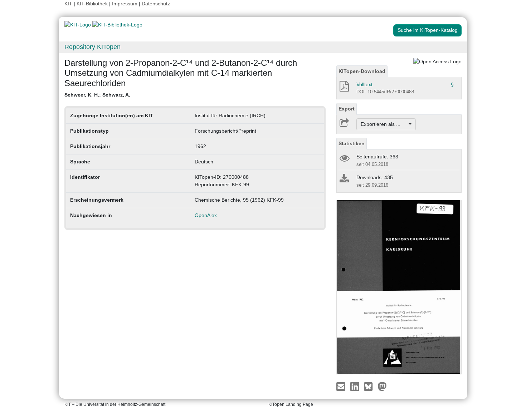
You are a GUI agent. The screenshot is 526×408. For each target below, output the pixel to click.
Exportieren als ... (384, 124)
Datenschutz (156, 3)
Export (347, 109)
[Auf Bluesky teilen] (370, 386)
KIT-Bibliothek (93, 3)
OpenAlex (206, 215)
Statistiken (352, 143)
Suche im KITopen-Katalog (428, 30)
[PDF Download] (344, 88)
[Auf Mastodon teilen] (382, 386)
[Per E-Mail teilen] (341, 386)
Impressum (124, 3)
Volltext (364, 84)
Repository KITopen (92, 46)
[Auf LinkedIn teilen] (355, 386)
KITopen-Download (362, 71)
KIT (68, 3)
